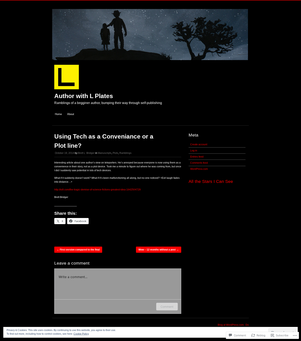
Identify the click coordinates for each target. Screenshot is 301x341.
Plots (115, 153)
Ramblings (125, 153)
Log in (193, 150)
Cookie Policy (81, 333)
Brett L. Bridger (86, 153)
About (70, 114)
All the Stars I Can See (211, 181)
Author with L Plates (83, 96)
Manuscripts (104, 153)
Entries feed (197, 156)
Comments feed (199, 162)
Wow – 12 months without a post (158, 249)
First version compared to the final (78, 249)
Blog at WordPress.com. (231, 324)
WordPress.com (199, 169)
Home (58, 114)
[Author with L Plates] (150, 62)
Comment (167, 306)
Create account (198, 144)
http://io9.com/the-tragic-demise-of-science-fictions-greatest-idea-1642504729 (97, 189)
